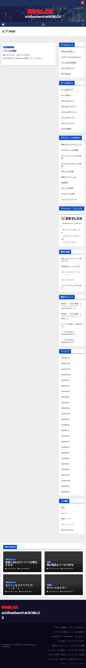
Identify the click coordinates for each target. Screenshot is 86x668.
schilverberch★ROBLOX (43, 17)
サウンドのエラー (68, 280)
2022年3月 (65, 469)
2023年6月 (65, 436)
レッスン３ (81, 664)
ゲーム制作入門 (67, 90)
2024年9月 (65, 380)
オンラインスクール (68, 199)
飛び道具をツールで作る (70, 266)
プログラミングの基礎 (69, 150)
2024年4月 (65, 391)
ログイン (64, 513)
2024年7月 (65, 386)
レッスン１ (63, 664)
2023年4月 (65, 442)
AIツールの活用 (67, 188)
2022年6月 (65, 458)
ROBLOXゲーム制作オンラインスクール (72, 659)
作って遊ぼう (66, 95)
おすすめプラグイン (68, 106)
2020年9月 (65, 486)
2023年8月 (65, 425)
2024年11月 (65, 369)
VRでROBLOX (68, 636)
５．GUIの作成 (67, 332)
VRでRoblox (66, 74)
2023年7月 (65, 430)
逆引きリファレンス (8, 47)
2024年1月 (65, 403)
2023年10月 (65, 414)
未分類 (48, 562)
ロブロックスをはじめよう (71, 57)
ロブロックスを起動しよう (62, 632)
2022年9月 (65, 447)
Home (57, 627)
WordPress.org (67, 530)
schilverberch (25, 55)
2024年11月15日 (54, 591)
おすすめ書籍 (66, 129)
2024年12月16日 (12, 591)
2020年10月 (65, 481)
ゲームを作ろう (79, 636)
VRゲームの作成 (67, 171)
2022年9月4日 (10, 55)
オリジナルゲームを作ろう (76, 641)
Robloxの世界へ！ (68, 51)
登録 (62, 508)
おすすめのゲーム (68, 68)
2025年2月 (65, 358)
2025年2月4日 (12, 568)
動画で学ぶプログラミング (71, 144)
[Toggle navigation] (43, 24)
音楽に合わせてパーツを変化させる (21, 563)
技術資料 (64, 182)
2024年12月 (65, 363)
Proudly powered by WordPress (12, 644)
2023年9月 (65, 419)
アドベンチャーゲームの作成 (56, 650)
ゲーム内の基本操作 (68, 62)
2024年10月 (66, 375)
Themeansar (6, 646)
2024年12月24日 (54, 568)
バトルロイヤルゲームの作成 (75, 650)
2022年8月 (65, 453)
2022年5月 (65, 464)
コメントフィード (68, 524)
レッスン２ (72, 664)
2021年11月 (65, 475)
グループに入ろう (68, 123)
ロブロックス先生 (68, 194)
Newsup (31, 644)
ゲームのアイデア (68, 117)
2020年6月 (65, 492)
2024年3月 (65, 397)
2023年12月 (65, 408)
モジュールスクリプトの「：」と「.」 (19, 586)
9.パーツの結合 (67, 324)
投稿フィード (66, 519)
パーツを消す (10, 50)
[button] (83, 24)
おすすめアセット (68, 101)
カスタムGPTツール (69, 112)
